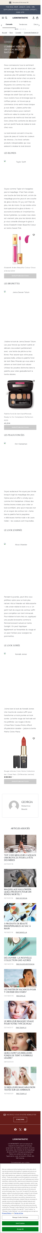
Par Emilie (20, 996)
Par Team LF (21, 1028)
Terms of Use (18, 1213)
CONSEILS (8, 42)
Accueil (4, 32)
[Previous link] (1, 25)
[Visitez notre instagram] (25, 1129)
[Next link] (39, 25)
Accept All (20, 1229)
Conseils (9, 24)
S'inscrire (20, 1119)
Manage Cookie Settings (20, 1217)
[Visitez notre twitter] (20, 1129)
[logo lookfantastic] (20, 18)
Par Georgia (21, 898)
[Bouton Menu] (2, 18)
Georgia (27, 802)
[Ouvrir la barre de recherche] (6, 18)
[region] (20, 1198)
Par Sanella (21, 932)
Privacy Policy (6, 1213)
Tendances (23, 24)
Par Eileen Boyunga (25, 964)
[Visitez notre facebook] (15, 1129)
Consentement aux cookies (20, 1162)
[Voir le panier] (37, 18)
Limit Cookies (20, 1223)
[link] (33, 18)
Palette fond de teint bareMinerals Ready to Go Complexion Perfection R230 (18, 417)
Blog (11, 32)
